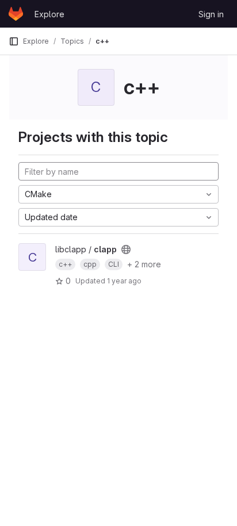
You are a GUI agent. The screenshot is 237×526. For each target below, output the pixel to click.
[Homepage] (15, 14)
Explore (49, 14)
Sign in (211, 14)
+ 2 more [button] (144, 264)
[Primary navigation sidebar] (14, 41)
